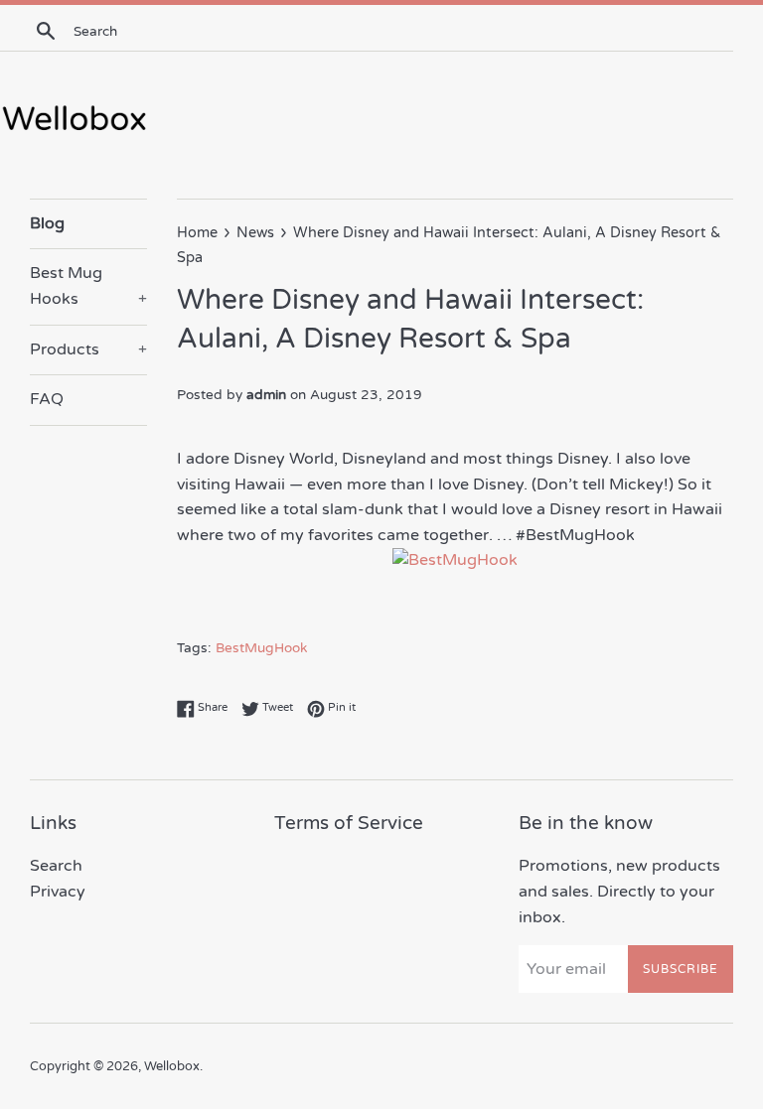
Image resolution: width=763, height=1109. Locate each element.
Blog (47, 223)
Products (88, 349)
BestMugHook (261, 648)
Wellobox (172, 1066)
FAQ (47, 399)
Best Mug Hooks (88, 286)
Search (56, 866)
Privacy (57, 891)
